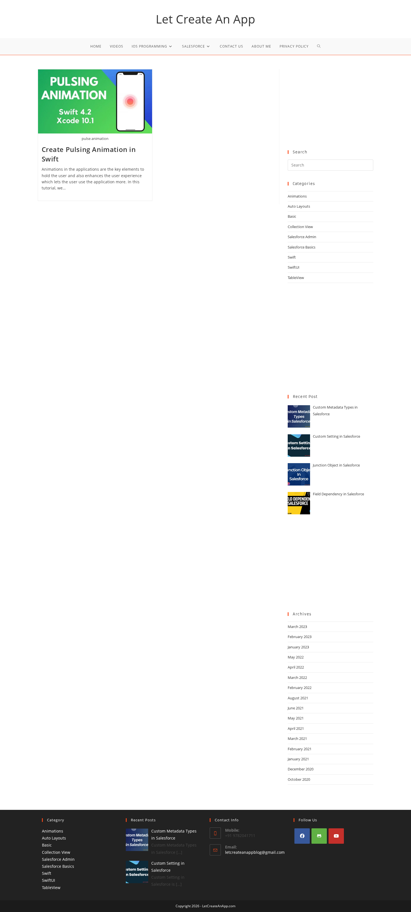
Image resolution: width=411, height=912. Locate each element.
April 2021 (296, 728)
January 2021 (298, 758)
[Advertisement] (330, 104)
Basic (292, 216)
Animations (297, 196)
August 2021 (298, 697)
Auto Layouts (299, 206)
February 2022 (299, 687)
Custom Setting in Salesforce (336, 436)
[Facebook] (302, 836)
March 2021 (297, 738)
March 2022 (297, 677)
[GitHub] (319, 836)
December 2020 (300, 769)
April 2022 (296, 667)
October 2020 (299, 779)
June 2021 (296, 708)
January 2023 (298, 647)
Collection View (300, 226)
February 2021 (299, 748)
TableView (296, 277)
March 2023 (297, 626)
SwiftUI (293, 267)
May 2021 (296, 718)
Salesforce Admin (302, 236)
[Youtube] (336, 836)
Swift (292, 257)
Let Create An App (205, 19)
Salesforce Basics (301, 247)
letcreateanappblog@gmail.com (255, 852)
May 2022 (296, 657)
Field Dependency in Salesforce (338, 493)
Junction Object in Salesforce (336, 465)
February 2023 (299, 636)
